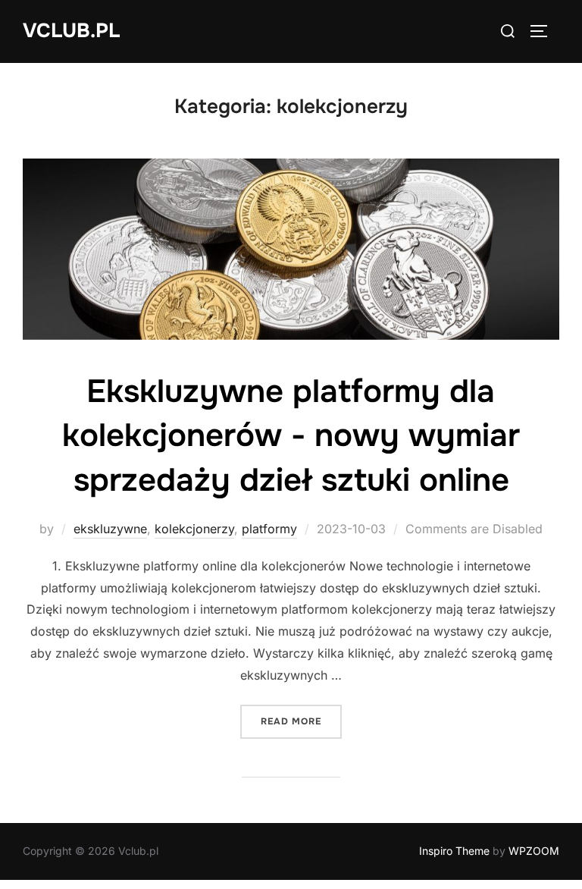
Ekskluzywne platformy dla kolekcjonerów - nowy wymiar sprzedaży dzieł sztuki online (291, 436)
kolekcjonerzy (194, 528)
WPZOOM (533, 850)
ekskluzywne (110, 528)
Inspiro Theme (454, 850)
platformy (269, 528)
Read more (301, 721)
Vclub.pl (71, 30)
